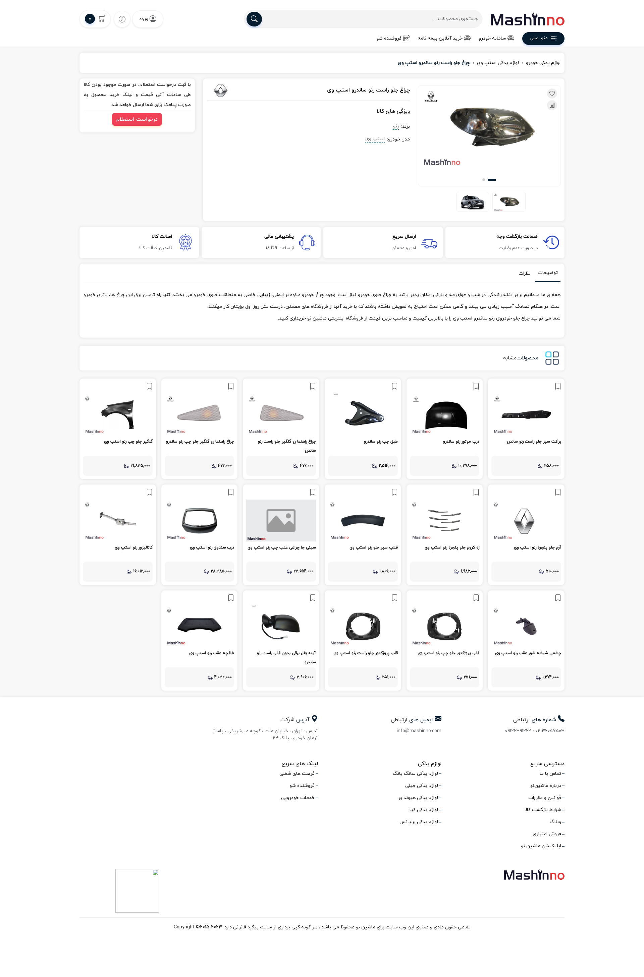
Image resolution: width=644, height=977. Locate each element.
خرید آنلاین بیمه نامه (440, 38)
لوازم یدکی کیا (424, 810)
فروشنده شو (388, 38)
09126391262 (518, 731)
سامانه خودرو (492, 38)
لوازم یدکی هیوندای (418, 798)
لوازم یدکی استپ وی (498, 63)
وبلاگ (555, 822)
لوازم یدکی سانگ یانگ (415, 773)
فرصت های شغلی (297, 773)
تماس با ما (550, 773)
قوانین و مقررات (544, 798)
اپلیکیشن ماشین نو (541, 846)
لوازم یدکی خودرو (543, 63)
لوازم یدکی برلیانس (418, 822)
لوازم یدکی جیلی (421, 786)
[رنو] (238, 90)
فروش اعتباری (547, 834)
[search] (254, 19)
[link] (526, 429)
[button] (492, 180)
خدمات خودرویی (298, 798)
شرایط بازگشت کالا (542, 810)
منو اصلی (539, 38)
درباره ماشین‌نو (545, 786)
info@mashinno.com (419, 731)
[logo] (528, 18)
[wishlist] (122, 18)
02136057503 (550, 731)
